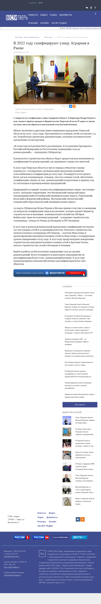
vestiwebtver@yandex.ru (12, 575)
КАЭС (41, 3)
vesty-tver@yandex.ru (11, 567)
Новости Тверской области (26, 109)
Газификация (48, 109)
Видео (44, 15)
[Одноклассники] (74, 106)
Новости (33, 15)
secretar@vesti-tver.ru (11, 556)
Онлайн (44, 23)
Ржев (40, 109)
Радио (53, 15)
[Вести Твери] (16, 17)
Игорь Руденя (20, 112)
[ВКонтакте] (70, 106)
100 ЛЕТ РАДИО (59, 23)
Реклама (33, 23)
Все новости (80, 405)
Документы (65, 15)
